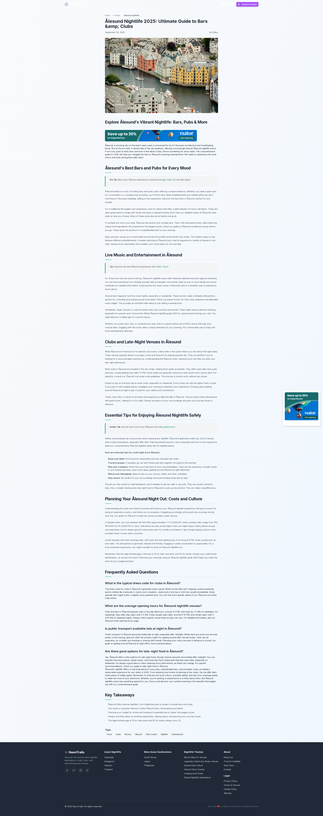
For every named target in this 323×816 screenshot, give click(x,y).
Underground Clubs (193, 773)
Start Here (229, 765)
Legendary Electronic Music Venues (201, 761)
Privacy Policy (230, 781)
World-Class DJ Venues (195, 757)
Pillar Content (151, 734)
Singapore (109, 761)
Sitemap (227, 793)
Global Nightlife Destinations (197, 777)
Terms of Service (232, 785)
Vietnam (108, 765)
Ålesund (138, 734)
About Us (228, 757)
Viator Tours (162, 266)
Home (107, 15)
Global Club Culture (193, 765)
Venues (136, 4)
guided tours (168, 427)
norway (117, 15)
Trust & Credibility (232, 761)
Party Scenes (164, 4)
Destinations (124, 4)
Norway (128, 734)
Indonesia (109, 757)
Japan (147, 761)
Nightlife (164, 734)
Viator (169, 179)
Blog (176, 4)
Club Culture (149, 4)
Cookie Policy (230, 789)
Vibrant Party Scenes (194, 769)
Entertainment (177, 734)
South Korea (150, 757)
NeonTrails (77, 4)
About (184, 4)
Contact (227, 769)
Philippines (149, 765)
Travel (109, 734)
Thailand (108, 769)
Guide (118, 734)
